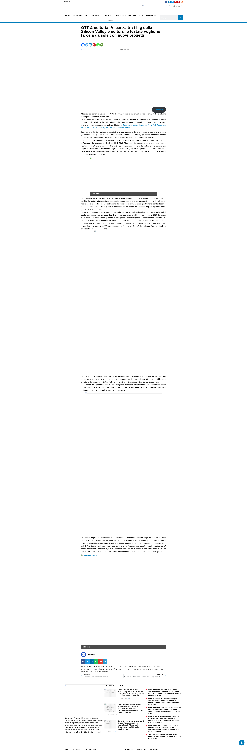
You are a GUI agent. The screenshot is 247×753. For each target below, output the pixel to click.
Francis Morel (86, 668)
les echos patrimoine (97, 669)
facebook (137, 666)
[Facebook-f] (166, 2)
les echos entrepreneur (140, 668)
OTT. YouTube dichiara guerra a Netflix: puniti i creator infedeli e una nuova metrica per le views (164, 736)
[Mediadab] (123, 601)
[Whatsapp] (98, 44)
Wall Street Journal (100, 671)
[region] (123, 176)
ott (132, 669)
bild (106, 666)
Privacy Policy (141, 749)
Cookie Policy (128, 749)
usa (91, 671)
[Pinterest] (178, 2)
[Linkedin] (169, 2)
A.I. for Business (87, 666)
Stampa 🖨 (158, 110)
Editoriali (96, 15)
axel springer (99, 666)
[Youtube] (175, 2)
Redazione (77, 15)
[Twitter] (172, 2)
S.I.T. (87, 15)
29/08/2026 (124, 698)
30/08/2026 (111, 731)
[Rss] (182, 2)
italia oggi (110, 668)
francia (157, 666)
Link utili (108, 15)
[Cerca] (180, 17)
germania (96, 668)
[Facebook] (83, 44)
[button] (83, 661)
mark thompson (112, 669)
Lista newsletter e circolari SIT (129, 15)
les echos (126, 668)
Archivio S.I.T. (152, 15)
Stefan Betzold (154, 669)
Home (67, 15)
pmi (135, 669)
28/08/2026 (111, 715)
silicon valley (142, 669)
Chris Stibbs (122, 666)
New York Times (124, 669)
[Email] (101, 44)
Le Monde (118, 668)
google (103, 668)
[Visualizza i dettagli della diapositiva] (123, 176)
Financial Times (147, 666)
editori (130, 666)
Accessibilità (154, 749)
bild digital (113, 666)
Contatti (111, 20)
